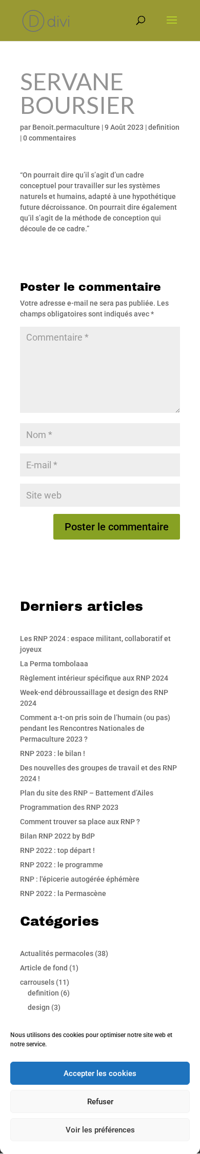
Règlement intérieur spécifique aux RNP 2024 (94, 678)
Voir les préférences (100, 1130)
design (39, 1007)
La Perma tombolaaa (54, 664)
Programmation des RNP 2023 (69, 807)
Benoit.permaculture (66, 127)
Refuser (100, 1101)
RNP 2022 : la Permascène (63, 893)
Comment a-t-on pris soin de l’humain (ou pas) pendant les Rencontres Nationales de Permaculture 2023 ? (95, 728)
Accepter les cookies (100, 1073)
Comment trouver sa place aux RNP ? (80, 822)
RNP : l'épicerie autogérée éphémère (79, 879)
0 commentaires (49, 138)
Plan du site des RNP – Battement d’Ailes (86, 793)
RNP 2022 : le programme (61, 865)
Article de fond (44, 968)
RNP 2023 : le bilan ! (52, 753)
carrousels (37, 982)
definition (163, 127)
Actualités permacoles (56, 953)
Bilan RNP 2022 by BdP (57, 836)
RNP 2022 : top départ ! (57, 850)
